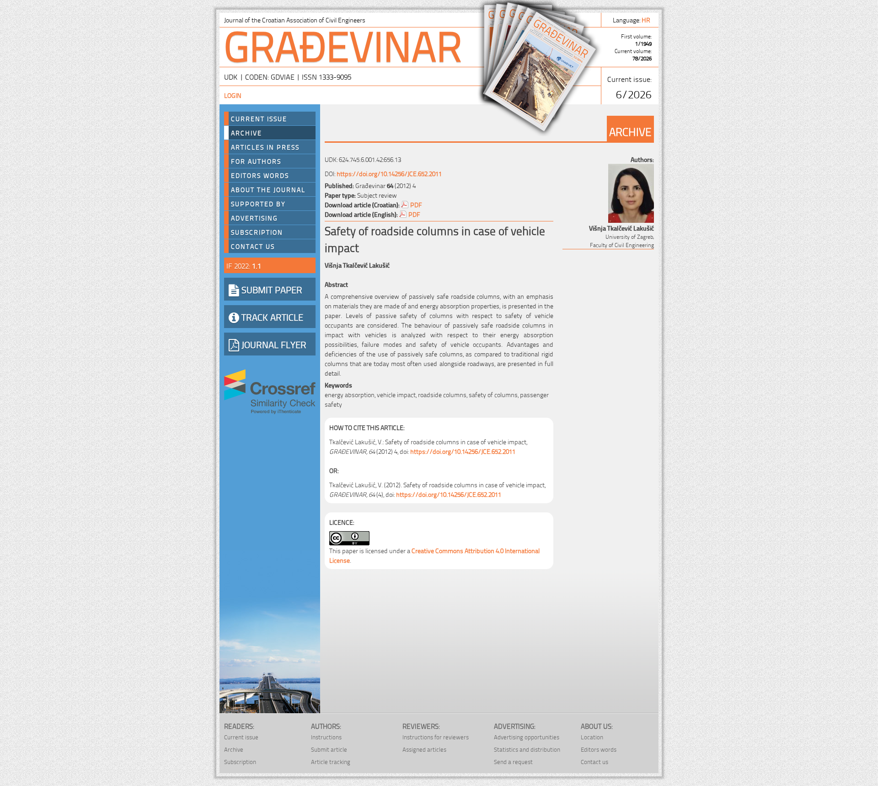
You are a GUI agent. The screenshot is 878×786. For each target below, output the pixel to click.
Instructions (326, 736)
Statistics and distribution (527, 749)
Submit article (329, 749)
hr (647, 19)
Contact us (253, 246)
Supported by (258, 203)
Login (232, 95)
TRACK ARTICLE (271, 316)
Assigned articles (424, 749)
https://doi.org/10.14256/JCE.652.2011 (389, 173)
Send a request (513, 761)
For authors (256, 161)
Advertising (254, 217)
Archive (246, 132)
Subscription (257, 232)
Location (592, 736)
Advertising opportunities (526, 736)
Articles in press (265, 146)
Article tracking (330, 761)
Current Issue (259, 118)
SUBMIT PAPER (270, 289)
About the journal (268, 189)
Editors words (260, 175)
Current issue (241, 736)
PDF (416, 204)
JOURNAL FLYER (272, 344)
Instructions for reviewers (435, 736)
